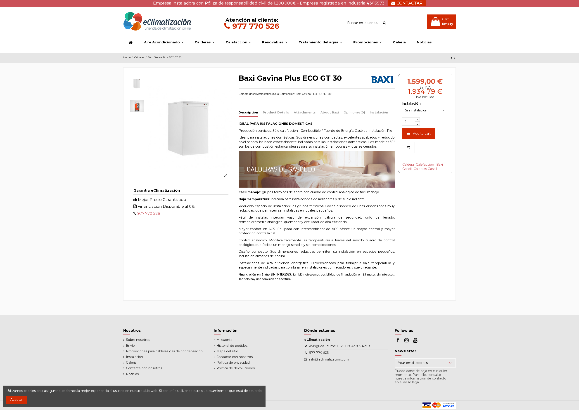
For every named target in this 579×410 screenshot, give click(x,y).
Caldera (408, 165)
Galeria (131, 363)
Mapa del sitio (227, 351)
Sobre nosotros (138, 340)
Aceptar (16, 400)
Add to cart (422, 134)
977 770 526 (254, 26)
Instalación (379, 112)
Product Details (276, 112)
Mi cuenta (224, 340)
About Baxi (329, 112)
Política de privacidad (233, 363)
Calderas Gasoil (425, 169)
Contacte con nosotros (144, 368)
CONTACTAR (408, 3)
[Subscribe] (451, 363)
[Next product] (455, 58)
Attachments (305, 112)
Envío (130, 346)
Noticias (132, 374)
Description (248, 112)
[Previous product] (452, 58)
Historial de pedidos (231, 346)
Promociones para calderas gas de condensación (164, 351)
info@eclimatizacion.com (329, 359)
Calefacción (425, 165)
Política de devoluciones (235, 368)
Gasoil (407, 169)
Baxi (439, 165)
